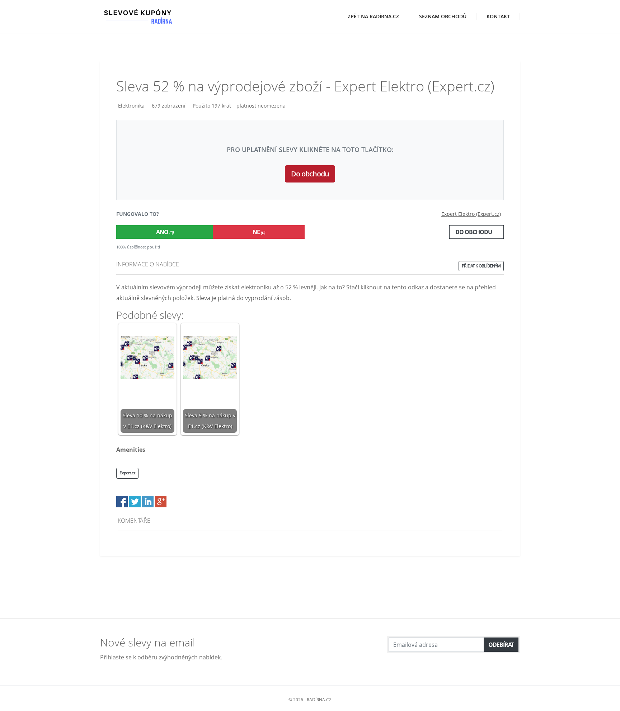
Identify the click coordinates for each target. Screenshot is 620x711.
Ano (165, 232)
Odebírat (501, 645)
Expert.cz (127, 473)
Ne (259, 232)
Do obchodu (310, 174)
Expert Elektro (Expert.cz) (471, 213)
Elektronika (131, 105)
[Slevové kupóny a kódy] (137, 10)
